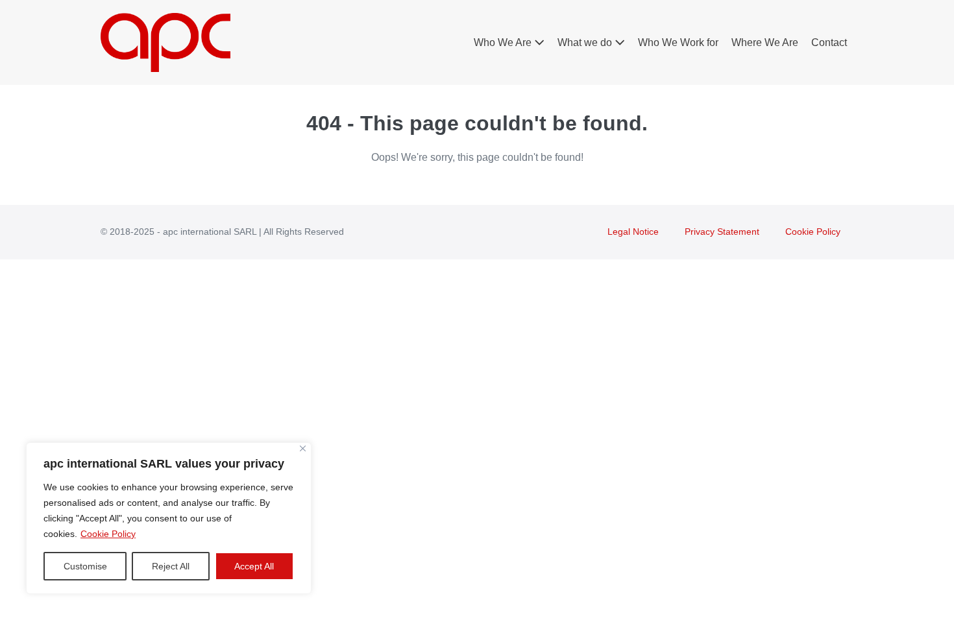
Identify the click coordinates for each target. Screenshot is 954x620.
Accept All (254, 566)
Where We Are (764, 42)
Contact (829, 42)
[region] (169, 518)
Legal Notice (633, 231)
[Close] (303, 448)
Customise (85, 566)
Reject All (171, 566)
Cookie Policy (108, 534)
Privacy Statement (722, 231)
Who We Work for (678, 42)
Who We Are (504, 42)
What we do (586, 42)
